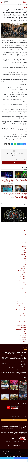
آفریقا (25, 236)
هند (25, 284)
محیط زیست (23, 313)
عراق (25, 244)
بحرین (25, 260)
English (15, 445)
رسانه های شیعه (23, 278)
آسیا (25, 232)
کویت (25, 264)
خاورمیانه (24, 299)
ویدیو (25, 307)
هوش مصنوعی (23, 295)
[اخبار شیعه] (22, 2)
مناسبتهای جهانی (23, 315)
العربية (18, 445)
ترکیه (25, 297)
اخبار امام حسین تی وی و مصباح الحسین (19, 305)
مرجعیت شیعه (23, 268)
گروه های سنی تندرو (22, 339)
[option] (14, 214)
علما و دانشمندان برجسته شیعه (20, 321)
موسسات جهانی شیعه (22, 280)
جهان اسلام (20, 4)
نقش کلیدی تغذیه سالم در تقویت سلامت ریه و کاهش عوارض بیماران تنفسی (14, 219)
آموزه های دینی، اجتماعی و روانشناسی (19, 301)
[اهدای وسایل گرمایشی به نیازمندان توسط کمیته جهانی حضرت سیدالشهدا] (7, 188)
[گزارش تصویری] (23, 389)
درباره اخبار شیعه (22, 441)
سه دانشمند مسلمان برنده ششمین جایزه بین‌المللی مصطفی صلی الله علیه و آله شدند (7, 180)
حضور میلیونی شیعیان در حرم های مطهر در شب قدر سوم (21, 179)
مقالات (25, 311)
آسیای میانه (24, 317)
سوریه (25, 252)
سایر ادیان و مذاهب (22, 293)
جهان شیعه (24, 337)
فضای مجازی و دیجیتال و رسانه (20, 309)
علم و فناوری (24, 272)
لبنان (25, 258)
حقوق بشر (24, 341)
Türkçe (11, 445)
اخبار (23, 4)
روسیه (25, 331)
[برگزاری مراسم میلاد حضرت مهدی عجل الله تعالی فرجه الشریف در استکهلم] (14, 382)
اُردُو (9, 445)
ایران (16, 4)
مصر (25, 262)
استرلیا (25, 240)
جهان (25, 230)
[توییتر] (21, 144)
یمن (25, 256)
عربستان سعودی (23, 254)
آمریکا (25, 238)
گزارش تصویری (23, 282)
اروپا (25, 234)
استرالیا (25, 333)
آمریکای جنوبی (23, 327)
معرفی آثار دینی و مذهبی (21, 325)
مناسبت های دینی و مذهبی (21, 288)
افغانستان (24, 246)
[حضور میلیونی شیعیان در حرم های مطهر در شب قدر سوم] (21, 174)
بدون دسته (24, 286)
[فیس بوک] (24, 144)
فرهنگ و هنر (24, 274)
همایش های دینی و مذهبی (21, 329)
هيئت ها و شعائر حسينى (21, 276)
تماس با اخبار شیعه (15, 441)
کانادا (25, 323)
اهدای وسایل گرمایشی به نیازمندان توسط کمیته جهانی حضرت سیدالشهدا (7, 195)
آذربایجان (24, 266)
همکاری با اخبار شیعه (7, 441)
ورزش (25, 319)
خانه (25, 4)
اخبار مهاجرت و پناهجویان (21, 303)
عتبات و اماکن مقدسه (22, 270)
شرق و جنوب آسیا (23, 291)
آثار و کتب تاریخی (23, 335)
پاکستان (24, 250)
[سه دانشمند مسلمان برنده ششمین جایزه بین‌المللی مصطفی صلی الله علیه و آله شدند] (7, 174)
